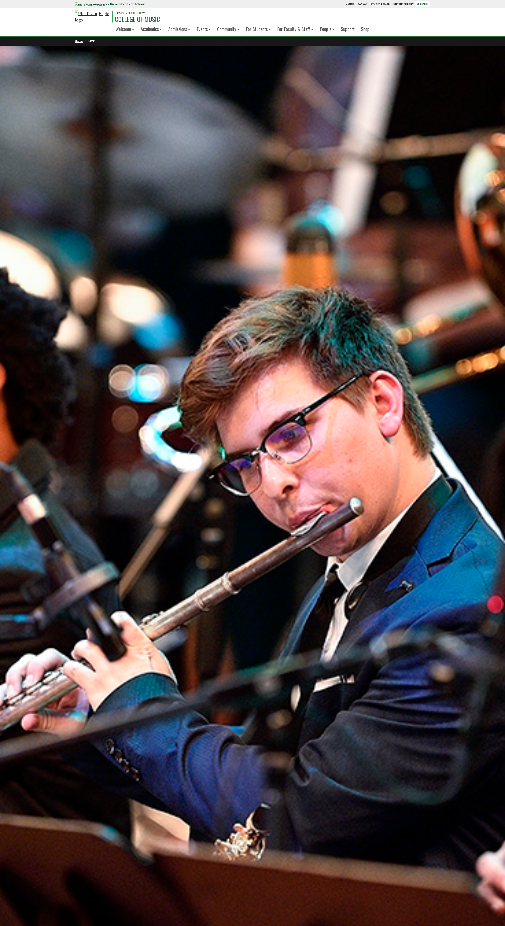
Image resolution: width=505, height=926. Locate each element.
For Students (257, 28)
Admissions (177, 28)
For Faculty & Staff (293, 28)
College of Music (137, 19)
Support (348, 28)
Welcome (123, 28)
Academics (150, 28)
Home (79, 41)
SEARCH (424, 3)
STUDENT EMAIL (380, 4)
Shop (365, 28)
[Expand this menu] (133, 29)
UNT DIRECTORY (403, 4)
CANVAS (362, 4)
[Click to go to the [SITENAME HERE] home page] (92, 16)
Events (202, 28)
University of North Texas (127, 4)
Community (226, 28)
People (325, 28)
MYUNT (349, 4)
